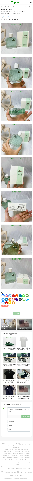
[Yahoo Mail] (16, 299)
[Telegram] (3, 299)
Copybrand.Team (21, 11)
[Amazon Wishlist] (9, 302)
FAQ (2, 471)
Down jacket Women (18, 451)
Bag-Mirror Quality (9, 449)
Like (18, 471)
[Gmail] (13, 299)
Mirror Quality (16, 447)
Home (3, 443)
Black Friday (19, 468)
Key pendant (6, 455)
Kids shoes (20, 455)
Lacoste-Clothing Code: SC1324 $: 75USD (9, 381)
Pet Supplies (27, 457)
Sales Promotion (27, 468)
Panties (4, 457)
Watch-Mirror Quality (25, 462)
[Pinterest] (13, 295)
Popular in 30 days (18, 472)
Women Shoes (16, 464)
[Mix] (9, 299)
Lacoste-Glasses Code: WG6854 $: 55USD (9, 365)
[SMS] (23, 299)
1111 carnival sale (10, 468)
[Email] (27, 295)
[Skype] (27, 299)
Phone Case (5, 460)
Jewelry (28, 453)
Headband (15, 453)
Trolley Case (28, 460)
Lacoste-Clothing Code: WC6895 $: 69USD (23, 349)
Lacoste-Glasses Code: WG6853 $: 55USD (23, 365)
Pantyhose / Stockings (12, 457)
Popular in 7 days (9, 472)
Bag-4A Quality (10, 445)
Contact (17, 475)
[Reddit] (16, 295)
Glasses (5, 453)
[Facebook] (3, 295)
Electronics (26, 451)
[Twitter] (9, 295)
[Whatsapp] (23, 295)
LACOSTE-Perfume (11, 13)
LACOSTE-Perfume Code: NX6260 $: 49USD (23, 397)
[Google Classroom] (6, 302)
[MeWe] (20, 295)
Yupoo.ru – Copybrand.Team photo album (18, 478)
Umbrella (5, 462)
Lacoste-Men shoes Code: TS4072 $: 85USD (9, 349)
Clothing (26, 449)
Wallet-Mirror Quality (14, 462)
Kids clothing (14, 455)
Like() (16, 313)
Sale (19, 466)
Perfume (21, 457)
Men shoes (27, 455)
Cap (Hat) (20, 449)
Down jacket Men (8, 451)
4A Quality (18, 443)
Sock (14, 460)
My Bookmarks (28, 472)
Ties (23, 460)
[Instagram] (6, 295)
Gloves (10, 453)
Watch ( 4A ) (27, 445)
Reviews (12, 475)
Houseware (22, 453)
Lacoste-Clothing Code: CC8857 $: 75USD (9, 397)
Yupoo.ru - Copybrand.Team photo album (18, 7)
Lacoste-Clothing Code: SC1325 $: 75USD (23, 381)
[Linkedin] (6, 299)
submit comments (26, 416)
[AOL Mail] (20, 299)
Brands (2, 466)
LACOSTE (4, 306)
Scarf (10, 460)
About (21, 475)
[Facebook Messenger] (3, 302)
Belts (16, 449)
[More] (13, 302)
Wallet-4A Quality (19, 445)
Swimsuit (18, 460)
